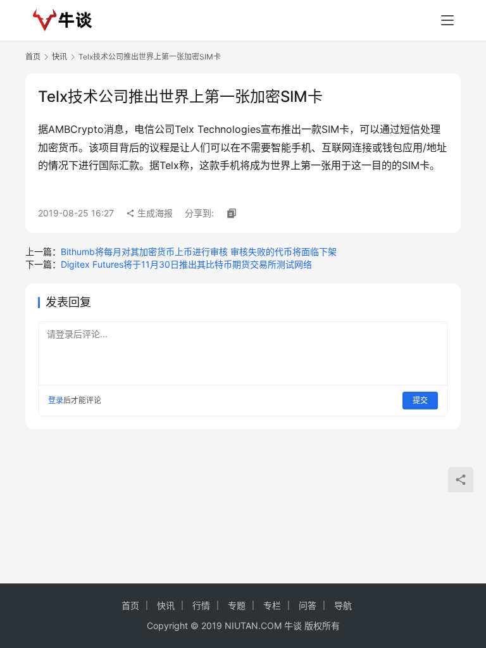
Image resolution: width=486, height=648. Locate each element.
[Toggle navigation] (447, 20)
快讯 (59, 56)
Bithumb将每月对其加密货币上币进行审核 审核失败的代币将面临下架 (199, 251)
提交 (420, 400)
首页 (32, 56)
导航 (343, 605)
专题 (237, 605)
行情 (201, 605)
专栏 (272, 605)
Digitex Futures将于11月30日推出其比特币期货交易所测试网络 (186, 264)
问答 (307, 605)
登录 (55, 400)
